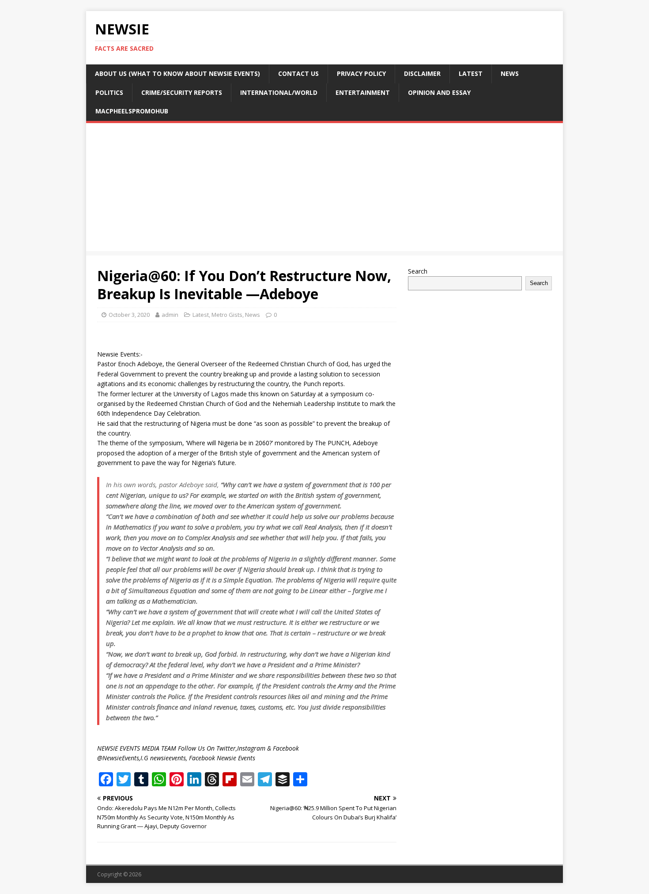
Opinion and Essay (439, 92)
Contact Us (298, 73)
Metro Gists (226, 315)
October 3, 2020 (129, 315)
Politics (109, 92)
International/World (278, 92)
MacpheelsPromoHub (131, 111)
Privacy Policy (361, 73)
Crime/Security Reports (181, 92)
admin (170, 315)
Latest (471, 73)
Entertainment (363, 92)
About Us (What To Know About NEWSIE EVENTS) (177, 73)
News (510, 73)
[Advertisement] (324, 189)
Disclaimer (422, 73)
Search (417, 271)
